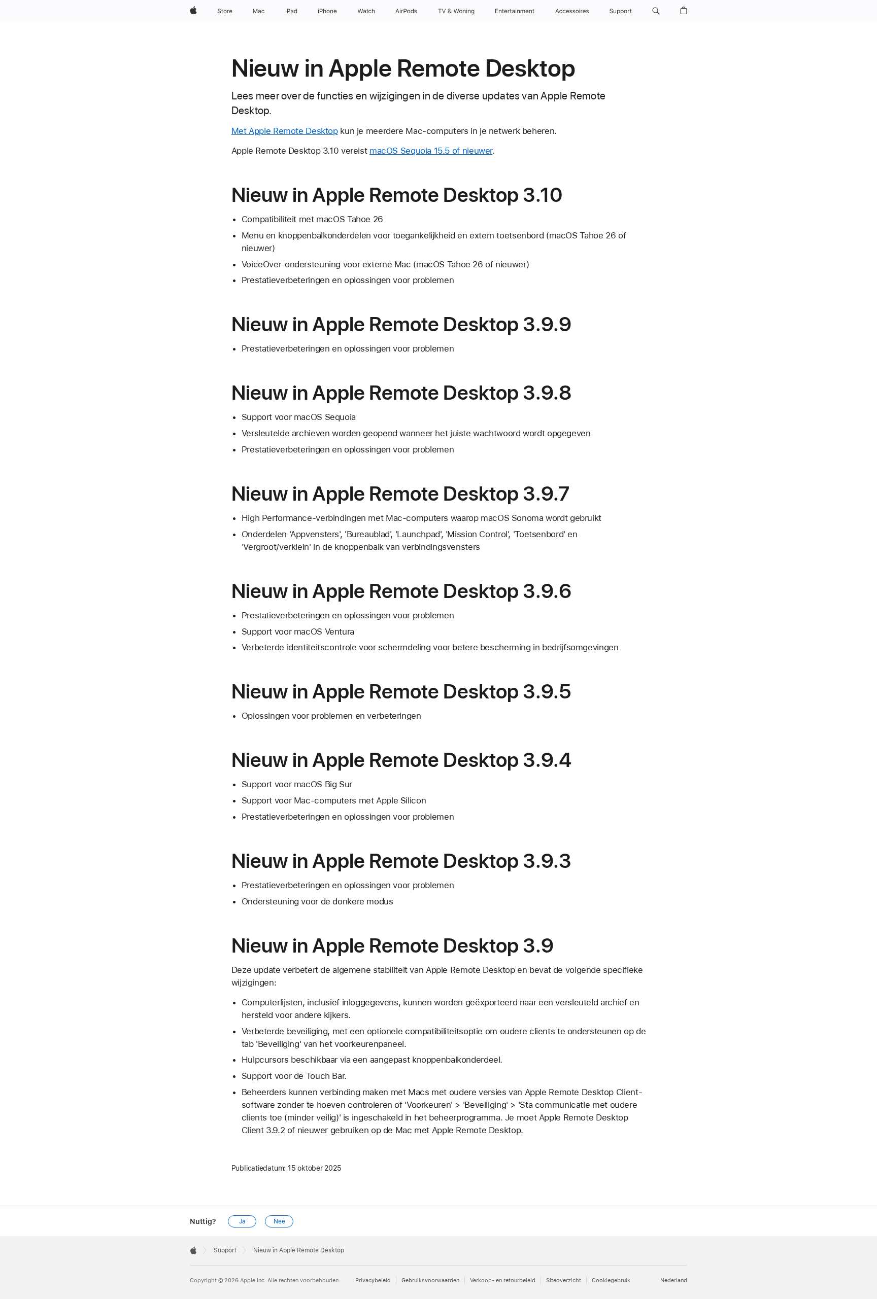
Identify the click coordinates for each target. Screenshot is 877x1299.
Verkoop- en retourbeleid (502, 1280)
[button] (656, 11)
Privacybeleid (373, 1280)
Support (225, 1250)
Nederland (673, 1280)
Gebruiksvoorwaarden (430, 1280)
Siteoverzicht (563, 1280)
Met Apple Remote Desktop (284, 131)
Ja (242, 1221)
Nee (279, 1221)
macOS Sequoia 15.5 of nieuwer (430, 151)
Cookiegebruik (611, 1280)
